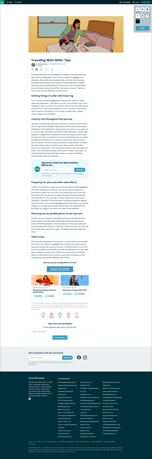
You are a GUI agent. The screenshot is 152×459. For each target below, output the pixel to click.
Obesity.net (106, 385)
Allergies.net (62, 388)
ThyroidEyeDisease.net (110, 430)
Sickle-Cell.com (108, 412)
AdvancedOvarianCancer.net (67, 385)
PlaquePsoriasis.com (109, 394)
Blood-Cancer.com (64, 409)
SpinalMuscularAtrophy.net (111, 427)
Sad (58, 315)
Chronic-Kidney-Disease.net (67, 424)
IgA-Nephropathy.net (87, 400)
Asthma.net (61, 394)
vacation (55, 244)
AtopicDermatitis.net (65, 397)
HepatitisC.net (85, 385)
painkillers (83, 187)
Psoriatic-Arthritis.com (110, 403)
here (37, 309)
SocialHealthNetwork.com (111, 424)
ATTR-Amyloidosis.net (65, 400)
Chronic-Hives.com (64, 421)
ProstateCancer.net (109, 400)
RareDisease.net (108, 406)
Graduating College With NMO (74, 290)
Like (42, 315)
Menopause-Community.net (89, 421)
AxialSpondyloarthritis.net (66, 403)
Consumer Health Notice (66, 441)
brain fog (53, 101)
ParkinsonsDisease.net (110, 391)
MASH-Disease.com (87, 418)
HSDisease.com (85, 394)
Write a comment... (40, 332)
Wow (67, 315)
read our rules (54, 327)
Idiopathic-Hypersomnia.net (89, 397)
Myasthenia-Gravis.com (88, 436)
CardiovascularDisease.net (67, 415)
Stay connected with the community (45, 353)
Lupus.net (83, 412)
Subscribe (145, 2)
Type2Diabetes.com (109, 433)
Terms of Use (48, 175)
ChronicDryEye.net (64, 418)
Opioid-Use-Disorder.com (111, 388)
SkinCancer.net (108, 418)
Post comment (60, 337)
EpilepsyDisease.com (65, 436)
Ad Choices (32, 444)
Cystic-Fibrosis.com (64, 430)
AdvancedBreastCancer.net (67, 382)
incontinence (58, 203)
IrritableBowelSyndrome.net (89, 406)
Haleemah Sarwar (43, 64)
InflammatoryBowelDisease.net (90, 403)
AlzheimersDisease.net (65, 391)
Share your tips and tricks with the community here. (60, 269)
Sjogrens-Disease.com (110, 415)
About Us (31, 441)
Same (76, 315)
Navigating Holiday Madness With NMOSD (44, 291)
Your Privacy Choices (82, 441)
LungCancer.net (85, 409)
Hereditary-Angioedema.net (89, 388)
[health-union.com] (36, 378)
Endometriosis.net (64, 433)
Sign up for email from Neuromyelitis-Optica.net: (60, 164)
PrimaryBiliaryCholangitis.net (112, 397)
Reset (142, 28)
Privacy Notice (79, 173)
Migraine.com (84, 430)
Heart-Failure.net (86, 382)
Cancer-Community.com (66, 412)
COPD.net (61, 427)
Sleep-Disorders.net (109, 421)
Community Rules (109, 441)
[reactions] (52, 69)
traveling (76, 77)
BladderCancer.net (64, 406)
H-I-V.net (83, 391)
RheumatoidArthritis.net (110, 409)
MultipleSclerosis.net (87, 433)
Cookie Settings (96, 441)
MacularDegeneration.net (88, 415)
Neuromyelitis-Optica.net (111, 382)
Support (51, 315)
